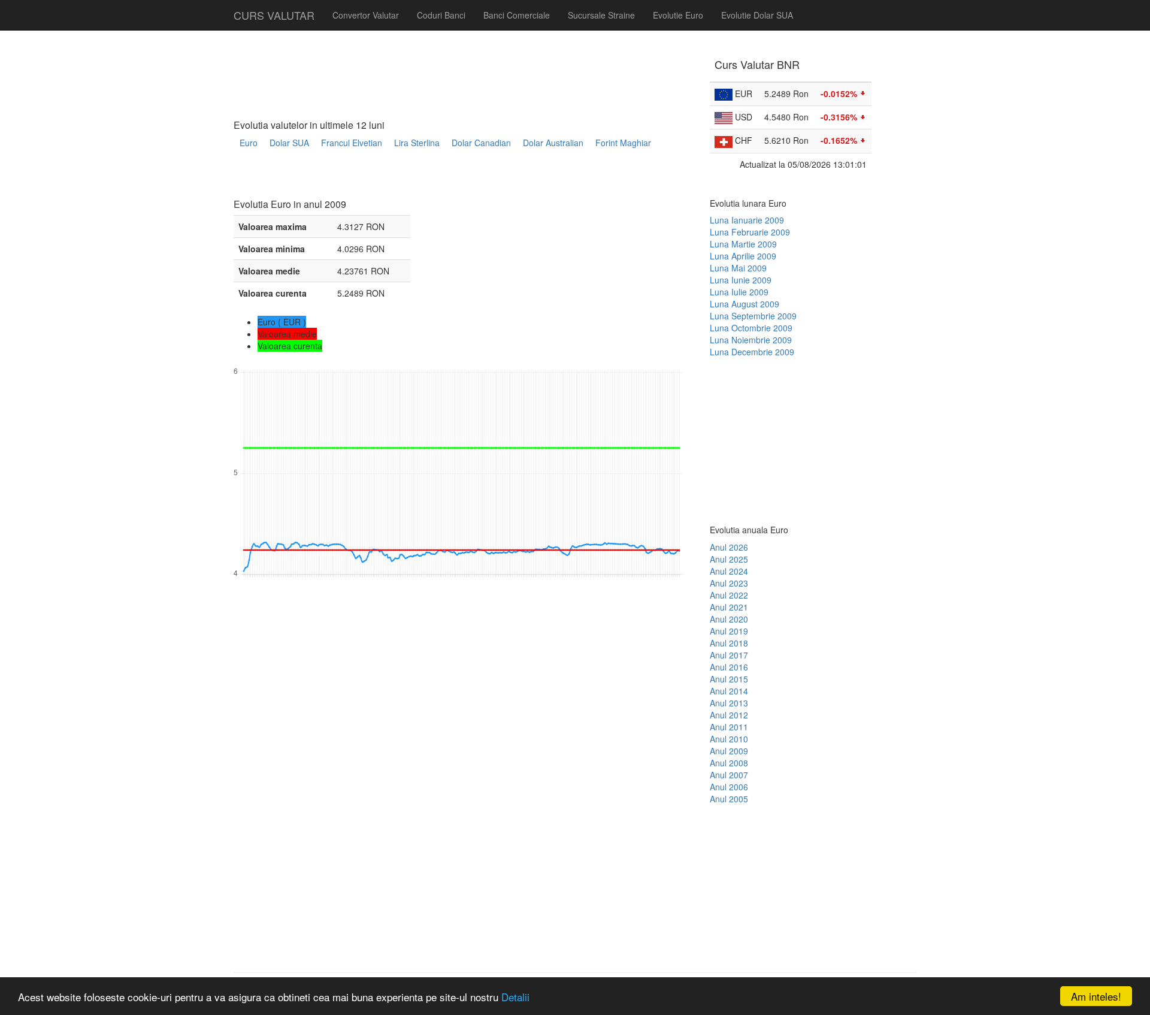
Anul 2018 (729, 643)
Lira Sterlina (417, 143)
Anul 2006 (729, 787)
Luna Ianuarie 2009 (747, 220)
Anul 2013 (729, 703)
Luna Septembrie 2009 (753, 316)
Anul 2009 (729, 751)
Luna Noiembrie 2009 (751, 340)
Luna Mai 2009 (738, 268)
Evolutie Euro (678, 15)
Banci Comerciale (516, 15)
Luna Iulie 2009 (739, 292)
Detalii (515, 996)
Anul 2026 (729, 547)
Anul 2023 (729, 583)
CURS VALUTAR (274, 15)
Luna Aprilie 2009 (743, 256)
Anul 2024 (729, 571)
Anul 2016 (729, 667)
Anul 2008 (729, 763)
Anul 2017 (729, 655)
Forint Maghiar (623, 143)
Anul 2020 (729, 619)
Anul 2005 (729, 799)
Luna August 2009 (744, 304)
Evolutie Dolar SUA (757, 15)
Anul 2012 (729, 715)
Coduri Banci (441, 15)
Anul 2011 (729, 727)
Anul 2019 (729, 631)
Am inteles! (1096, 996)
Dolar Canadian (481, 143)
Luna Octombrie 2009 (751, 328)
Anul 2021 (729, 607)
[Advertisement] (452, 177)
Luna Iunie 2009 (740, 280)
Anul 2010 (729, 739)
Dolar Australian (553, 143)
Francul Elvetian (351, 143)
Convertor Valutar (365, 15)
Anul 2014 (729, 691)
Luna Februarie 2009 (750, 232)
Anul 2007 (729, 775)
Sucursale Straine (601, 15)
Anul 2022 (729, 595)
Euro (249, 143)
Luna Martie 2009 (743, 244)
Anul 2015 (729, 679)
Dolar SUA (289, 143)
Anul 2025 (729, 559)
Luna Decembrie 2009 (752, 352)
